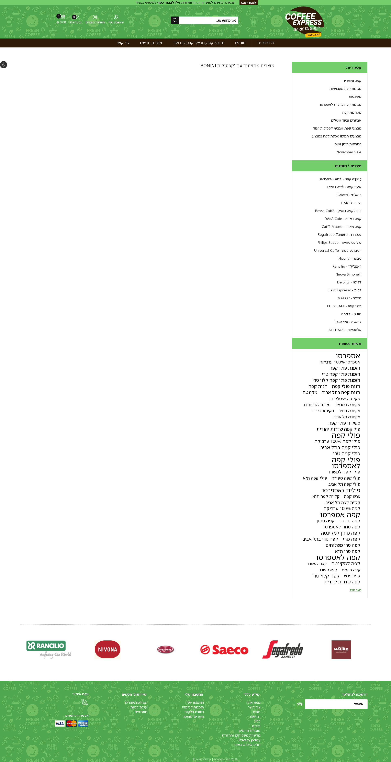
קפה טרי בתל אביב (320, 539)
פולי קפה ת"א (315, 478)
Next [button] (21, 645)
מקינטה (310, 392)
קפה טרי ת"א (347, 551)
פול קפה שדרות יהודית (338, 429)
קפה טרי (351, 539)
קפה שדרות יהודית (342, 582)
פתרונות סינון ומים (347, 144)
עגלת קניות (139, 707)
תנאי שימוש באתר (247, 744)
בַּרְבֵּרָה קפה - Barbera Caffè (340, 179)
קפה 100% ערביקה (342, 508)
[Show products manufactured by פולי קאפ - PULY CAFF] (107, 649)
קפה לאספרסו (338, 557)
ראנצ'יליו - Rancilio (346, 266)
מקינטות (355, 96)
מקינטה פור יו (323, 410)
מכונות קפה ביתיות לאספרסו (340, 104)
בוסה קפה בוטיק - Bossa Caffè (338, 210)
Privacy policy (249, 740)
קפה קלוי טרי (325, 576)
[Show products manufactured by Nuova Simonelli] (341, 649)
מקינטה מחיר (349, 410)
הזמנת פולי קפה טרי (341, 374)
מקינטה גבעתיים (317, 404)
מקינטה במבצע (347, 404)
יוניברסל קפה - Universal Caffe (337, 250)
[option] (341, 649)
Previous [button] (370, 645)
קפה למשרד (317, 563)
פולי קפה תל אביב (344, 484)
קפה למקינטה (345, 563)
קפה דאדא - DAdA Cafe (342, 218)
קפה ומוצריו (352, 80)
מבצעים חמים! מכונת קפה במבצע (336, 136)
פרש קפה (352, 496)
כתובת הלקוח (194, 711)
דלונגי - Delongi (349, 282)
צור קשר (254, 707)
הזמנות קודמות (193, 707)
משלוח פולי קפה (344, 423)
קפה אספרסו (340, 515)
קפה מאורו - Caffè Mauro (341, 226)
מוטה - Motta (350, 314)
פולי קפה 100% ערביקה (337, 441)
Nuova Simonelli (348, 274)
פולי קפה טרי (346, 453)
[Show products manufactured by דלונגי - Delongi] (283, 649)
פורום (256, 726)
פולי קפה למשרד (344, 472)
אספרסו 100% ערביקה (340, 362)
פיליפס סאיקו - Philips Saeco (339, 242)
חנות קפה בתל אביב (341, 392)
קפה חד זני (349, 521)
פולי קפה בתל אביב (340, 447)
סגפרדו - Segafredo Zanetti (339, 234)
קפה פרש (352, 576)
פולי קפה (346, 435)
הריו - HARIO (351, 202)
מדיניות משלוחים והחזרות (241, 735)
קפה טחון (325, 521)
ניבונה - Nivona (349, 258)
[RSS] (84, 702)
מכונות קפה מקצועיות (345, 88)
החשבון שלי (116, 22)
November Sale (348, 152)
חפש (256, 711)
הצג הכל (355, 590)
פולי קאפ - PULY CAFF (344, 306)
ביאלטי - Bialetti (348, 194)
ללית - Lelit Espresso (344, 290)
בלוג (257, 721)
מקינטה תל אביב (347, 416)
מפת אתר (253, 702)
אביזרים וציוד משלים (346, 120)
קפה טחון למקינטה (340, 533)
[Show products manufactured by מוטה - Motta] (49, 649)
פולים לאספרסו (341, 490)
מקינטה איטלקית (345, 398)
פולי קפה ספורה (346, 478)
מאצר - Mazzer (349, 298)
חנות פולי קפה (346, 386)
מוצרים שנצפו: (193, 716)
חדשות (255, 716)
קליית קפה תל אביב (343, 502)
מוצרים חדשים (249, 730)
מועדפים (141, 711)
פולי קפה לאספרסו (346, 463)
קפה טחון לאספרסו (341, 527)
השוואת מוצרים (95, 22)
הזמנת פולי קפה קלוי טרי (336, 380)
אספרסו (348, 356)
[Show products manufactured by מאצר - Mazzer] (166, 649)
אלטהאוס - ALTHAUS (344, 329)
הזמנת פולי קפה (344, 368)
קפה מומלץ (351, 569)
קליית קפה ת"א (325, 496)
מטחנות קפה (351, 112)
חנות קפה (318, 386)
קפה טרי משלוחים (343, 545)
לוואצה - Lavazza (348, 322)
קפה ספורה (328, 569)
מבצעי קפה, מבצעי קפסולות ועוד (337, 128)
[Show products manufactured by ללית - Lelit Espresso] (224, 649)
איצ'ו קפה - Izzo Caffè (344, 186)
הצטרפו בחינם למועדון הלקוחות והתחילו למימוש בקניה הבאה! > (185, 4)
